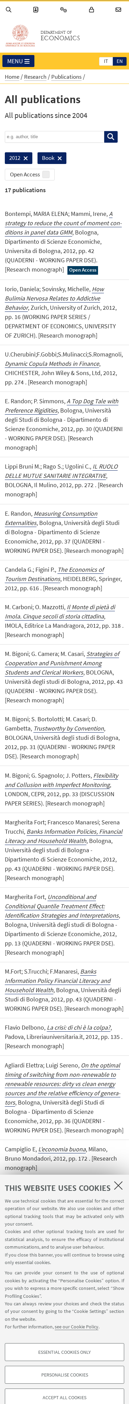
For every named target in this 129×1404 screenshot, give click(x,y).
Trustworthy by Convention (68, 728)
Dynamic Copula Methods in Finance (52, 364)
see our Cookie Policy (76, 1327)
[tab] (106, 61)
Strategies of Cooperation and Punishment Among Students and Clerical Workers (62, 663)
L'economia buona (62, 1149)
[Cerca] (111, 137)
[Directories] (37, 10)
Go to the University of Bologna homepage (20, 36)
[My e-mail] (119, 10)
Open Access (25, 174)
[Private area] (92, 10)
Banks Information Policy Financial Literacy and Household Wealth (57, 980)
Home (12, 76)
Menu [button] (15, 61)
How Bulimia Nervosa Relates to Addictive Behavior (54, 298)
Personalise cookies (64, 1375)
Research (35, 76)
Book (45, 159)
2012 (12, 159)
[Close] (118, 1185)
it (106, 61)
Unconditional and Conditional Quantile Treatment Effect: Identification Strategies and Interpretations (62, 906)
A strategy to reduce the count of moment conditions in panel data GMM (63, 223)
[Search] (10, 10)
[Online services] (64, 10)
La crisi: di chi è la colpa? (78, 1027)
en (120, 61)
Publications (66, 76)
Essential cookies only (64, 1352)
